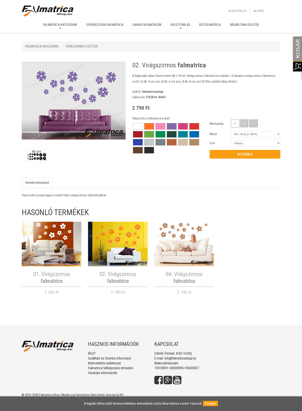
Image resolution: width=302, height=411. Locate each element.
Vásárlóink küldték (244, 25)
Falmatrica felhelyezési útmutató (110, 368)
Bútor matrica (210, 25)
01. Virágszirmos (51, 277)
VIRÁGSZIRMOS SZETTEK (82, 46)
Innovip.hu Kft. (115, 395)
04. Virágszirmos (184, 277)
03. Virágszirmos (117, 277)
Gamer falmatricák (147, 25)
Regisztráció (237, 11)
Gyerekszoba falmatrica (105, 25)
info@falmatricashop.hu (180, 358)
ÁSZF (92, 353)
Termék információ (37, 183)
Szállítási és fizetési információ (109, 358)
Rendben (210, 403)
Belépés (259, 11)
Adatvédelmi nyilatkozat (104, 363)
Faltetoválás (180, 25)
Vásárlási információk (102, 373)
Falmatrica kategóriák (60, 25)
